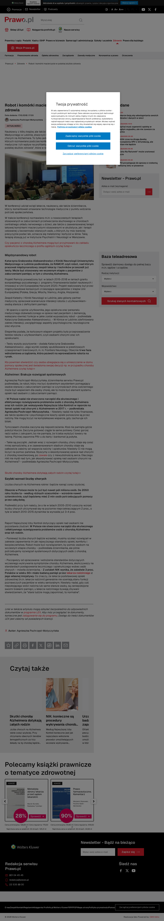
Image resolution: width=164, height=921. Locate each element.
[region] (83, 128)
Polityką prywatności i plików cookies (74, 127)
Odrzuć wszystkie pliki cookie (83, 145)
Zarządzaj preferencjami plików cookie (83, 153)
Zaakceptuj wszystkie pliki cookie (83, 135)
